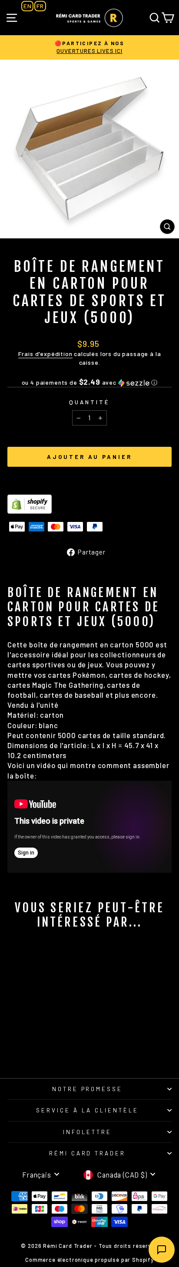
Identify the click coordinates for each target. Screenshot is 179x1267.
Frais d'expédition (45, 353)
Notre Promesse (87, 1089)
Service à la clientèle (87, 1110)
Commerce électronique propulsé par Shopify (89, 1259)
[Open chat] (162, 1250)
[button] (89, 382)
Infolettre (87, 1131)
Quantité (89, 402)
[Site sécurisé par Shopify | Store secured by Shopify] (89, 504)
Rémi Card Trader (87, 1153)
